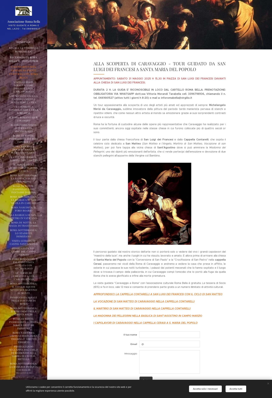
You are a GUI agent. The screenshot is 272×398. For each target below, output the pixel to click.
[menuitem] (23, 42)
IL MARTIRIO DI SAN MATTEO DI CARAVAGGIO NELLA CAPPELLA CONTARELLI (142, 308)
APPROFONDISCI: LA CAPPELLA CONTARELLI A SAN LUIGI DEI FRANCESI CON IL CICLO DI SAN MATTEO (158, 294)
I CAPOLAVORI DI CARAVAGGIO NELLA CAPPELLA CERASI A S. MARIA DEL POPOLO (146, 323)
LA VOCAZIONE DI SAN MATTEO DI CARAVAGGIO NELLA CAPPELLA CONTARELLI (144, 301)
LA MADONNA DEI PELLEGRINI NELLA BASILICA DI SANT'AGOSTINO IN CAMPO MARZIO (148, 315)
